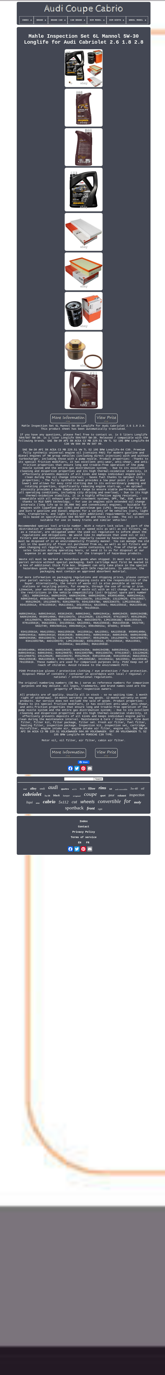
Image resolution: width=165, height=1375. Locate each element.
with (74, 789)
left (110, 789)
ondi (42, 788)
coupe (90, 794)
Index (84, 821)
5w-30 (47, 796)
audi (53, 787)
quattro (65, 789)
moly (137, 802)
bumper (66, 796)
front (91, 808)
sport (102, 795)
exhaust (122, 795)
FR (87, 842)
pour (111, 795)
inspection (137, 795)
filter (91, 788)
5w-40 (134, 788)
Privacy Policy (83, 832)
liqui (29, 802)
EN (79, 842)
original (77, 796)
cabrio (49, 801)
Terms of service (84, 837)
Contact (83, 826)
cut (74, 801)
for (127, 801)
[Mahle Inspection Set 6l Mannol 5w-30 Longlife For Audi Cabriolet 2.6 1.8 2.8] (83, 68)
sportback (74, 807)
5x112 (63, 802)
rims (102, 787)
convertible (109, 801)
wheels (87, 801)
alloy (33, 788)
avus (38, 803)
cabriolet (32, 794)
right (100, 809)
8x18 (82, 789)
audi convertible (121, 789)
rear (25, 789)
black (56, 795)
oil (142, 788)
